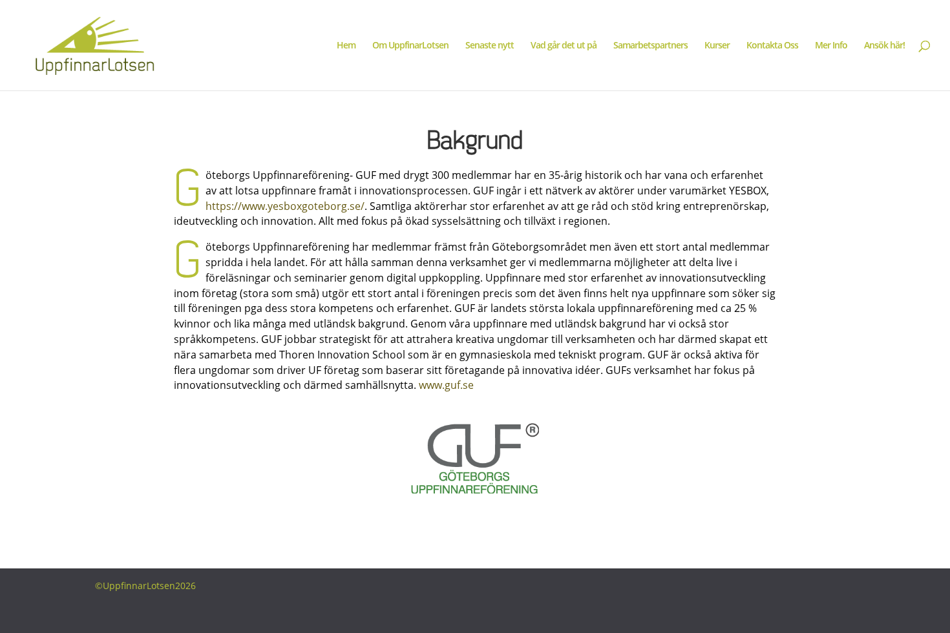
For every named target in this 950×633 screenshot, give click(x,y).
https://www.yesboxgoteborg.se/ (285, 206)
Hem (346, 46)
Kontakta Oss (772, 46)
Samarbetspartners (650, 46)
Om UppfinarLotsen (410, 46)
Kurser (717, 46)
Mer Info (831, 46)
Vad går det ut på (563, 46)
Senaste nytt (489, 46)
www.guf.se (446, 385)
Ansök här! (884, 46)
